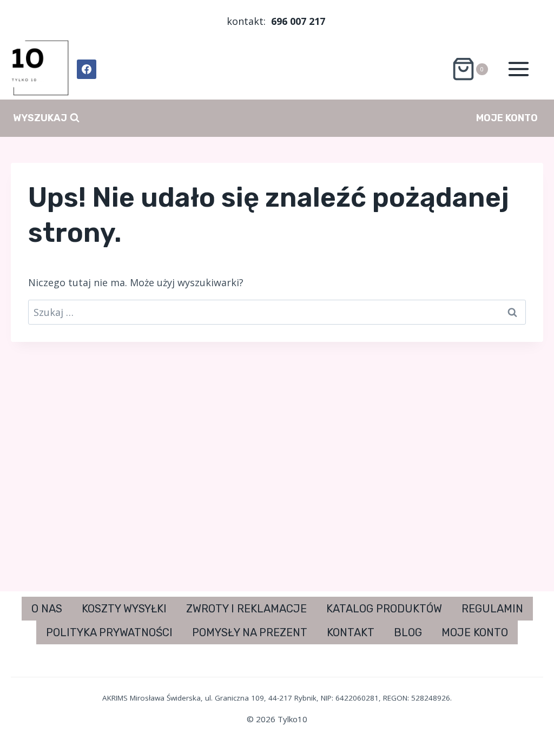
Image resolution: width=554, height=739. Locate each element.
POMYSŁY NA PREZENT (249, 632)
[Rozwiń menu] (518, 69)
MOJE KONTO (507, 118)
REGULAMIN (492, 608)
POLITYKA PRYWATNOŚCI (109, 632)
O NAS (46, 608)
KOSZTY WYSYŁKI (124, 608)
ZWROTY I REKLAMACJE (246, 608)
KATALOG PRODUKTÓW (384, 608)
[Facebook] (86, 69)
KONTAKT (350, 632)
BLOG (408, 632)
